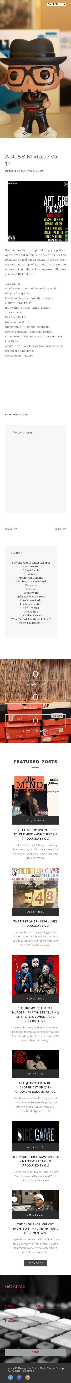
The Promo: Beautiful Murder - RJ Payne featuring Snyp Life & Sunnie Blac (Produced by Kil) (35, 1015)
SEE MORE (34, 1263)
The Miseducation (31, 604)
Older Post (60, 529)
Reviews (31, 589)
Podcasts (31, 585)
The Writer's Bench (31, 615)
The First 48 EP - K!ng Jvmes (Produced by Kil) (35, 923)
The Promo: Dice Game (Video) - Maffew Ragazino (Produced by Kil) (35, 1161)
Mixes (25, 414)
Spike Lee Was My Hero (30, 596)
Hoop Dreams (31, 566)
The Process (31, 607)
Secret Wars (30, 592)
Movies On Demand (31, 577)
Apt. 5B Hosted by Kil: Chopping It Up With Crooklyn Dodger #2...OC (35, 1087)
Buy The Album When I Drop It (31, 562)
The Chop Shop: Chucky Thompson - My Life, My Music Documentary (35, 1229)
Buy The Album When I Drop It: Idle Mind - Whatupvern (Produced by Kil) (35, 834)
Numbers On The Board (31, 581)
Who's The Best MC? (30, 622)
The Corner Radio (31, 600)
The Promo (31, 611)
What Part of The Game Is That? (31, 619)
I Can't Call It (31, 570)
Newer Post (11, 529)
